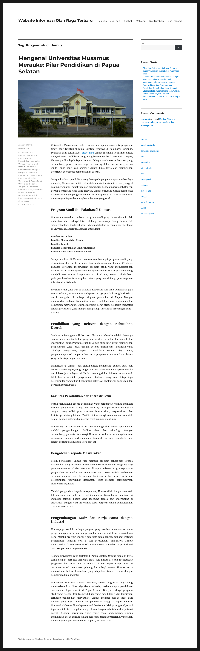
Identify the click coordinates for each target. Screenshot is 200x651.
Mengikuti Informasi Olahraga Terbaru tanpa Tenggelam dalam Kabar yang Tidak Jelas (161, 71)
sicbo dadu (88, 152)
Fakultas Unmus (25, 152)
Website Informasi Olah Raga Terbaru (55, 20)
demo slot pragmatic (150, 151)
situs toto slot (147, 168)
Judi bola (115, 21)
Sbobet (128, 21)
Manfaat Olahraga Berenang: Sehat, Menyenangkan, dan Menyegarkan (158, 122)
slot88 (143, 208)
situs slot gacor (147, 202)
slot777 (144, 196)
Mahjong (141, 21)
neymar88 (145, 119)
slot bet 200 (146, 191)
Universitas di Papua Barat (30, 181)
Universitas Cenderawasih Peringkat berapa (29, 169)
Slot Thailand (175, 21)
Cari (142, 44)
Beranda (102, 21)
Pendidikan (23, 149)
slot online (145, 162)
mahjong (145, 185)
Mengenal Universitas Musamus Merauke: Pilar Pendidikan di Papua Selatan (68, 65)
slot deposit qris (148, 145)
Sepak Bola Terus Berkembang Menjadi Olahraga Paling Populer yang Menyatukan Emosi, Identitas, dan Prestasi (161, 91)
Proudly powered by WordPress (66, 639)
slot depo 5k (146, 179)
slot (142, 157)
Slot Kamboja (156, 21)
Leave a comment (26, 205)
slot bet (144, 139)
